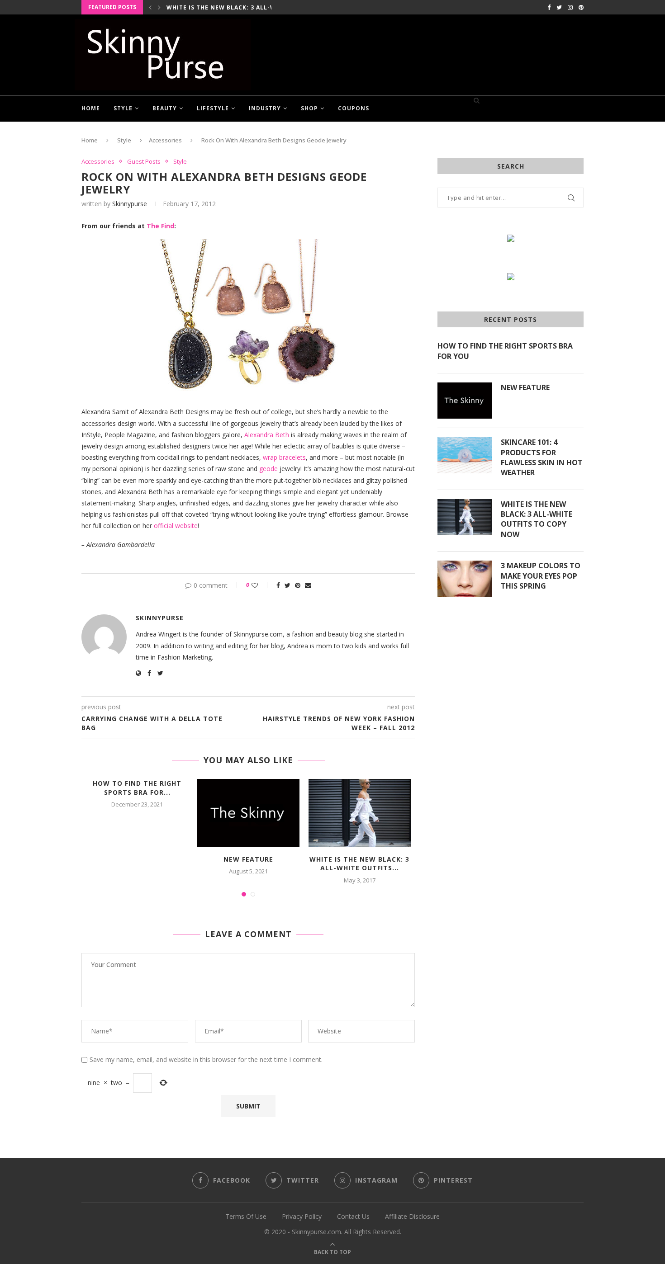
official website (176, 525)
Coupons (353, 108)
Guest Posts (144, 161)
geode (268, 468)
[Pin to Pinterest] (297, 585)
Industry (265, 108)
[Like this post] (261, 585)
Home (90, 108)
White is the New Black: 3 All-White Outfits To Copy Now (536, 519)
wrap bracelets (284, 457)
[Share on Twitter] (287, 585)
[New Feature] (248, 813)
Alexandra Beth (266, 434)
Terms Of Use (245, 1216)
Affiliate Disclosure (412, 1216)
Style (123, 108)
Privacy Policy (302, 1216)
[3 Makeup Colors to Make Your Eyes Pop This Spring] (464, 579)
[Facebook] (549, 7)
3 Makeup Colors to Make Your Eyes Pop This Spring (540, 576)
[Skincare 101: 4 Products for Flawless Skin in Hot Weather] (464, 455)
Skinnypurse (129, 203)
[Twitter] (559, 7)
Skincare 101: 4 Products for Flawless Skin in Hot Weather (542, 457)
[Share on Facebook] (278, 585)
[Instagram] (570, 7)
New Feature (248, 859)
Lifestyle (213, 108)
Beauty (164, 108)
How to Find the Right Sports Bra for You (505, 351)
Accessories (165, 140)
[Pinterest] (581, 7)
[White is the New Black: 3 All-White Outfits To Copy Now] (360, 813)
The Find (160, 226)
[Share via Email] (308, 585)
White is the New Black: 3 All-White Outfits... (246, 7)
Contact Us (353, 1216)
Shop (309, 108)
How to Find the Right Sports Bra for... (137, 788)
